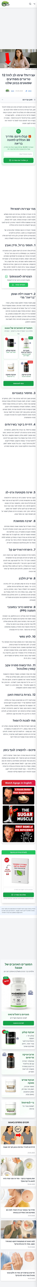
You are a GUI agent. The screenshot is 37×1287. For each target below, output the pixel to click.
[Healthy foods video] (18, 796)
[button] (18, 100)
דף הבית (34, 69)
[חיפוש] (30, 4)
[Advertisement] (18, 29)
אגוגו (12, 91)
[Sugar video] (18, 814)
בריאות (27, 69)
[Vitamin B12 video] (18, 833)
